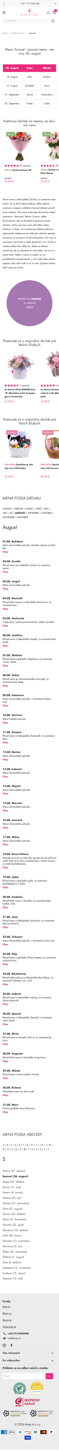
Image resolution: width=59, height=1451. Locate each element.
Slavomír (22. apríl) (13, 1225)
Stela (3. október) (12, 1262)
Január (7, 509)
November (9, 517)
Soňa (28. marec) (12, 1235)
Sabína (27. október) (14, 1171)
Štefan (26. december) (15, 1252)
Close (28, 1353)
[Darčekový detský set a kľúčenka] (20, 444)
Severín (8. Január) (13, 1192)
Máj (46, 509)
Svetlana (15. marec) (14, 1273)
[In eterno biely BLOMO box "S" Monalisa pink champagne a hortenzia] (20, 366)
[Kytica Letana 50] (20, 146)
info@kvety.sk (14, 1338)
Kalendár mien (18, 33)
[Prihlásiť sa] (48, 13)
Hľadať (52, 21)
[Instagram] (4, 1345)
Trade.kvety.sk (9, 1327)
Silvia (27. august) (12, 1209)
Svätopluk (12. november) (16, 1268)
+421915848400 (18, 1333)
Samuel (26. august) (15, 1176)
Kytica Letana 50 (21, 170)
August (20, 513)
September (33, 513)
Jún (5, 513)
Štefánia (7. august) (13, 1257)
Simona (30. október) (14, 1214)
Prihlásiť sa (49, 1376)
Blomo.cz (7, 1313)
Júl (10, 513)
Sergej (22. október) (13, 1182)
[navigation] (3, 4)
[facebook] (11, 1345)
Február (18, 509)
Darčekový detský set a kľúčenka (19, 466)
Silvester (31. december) (16, 1203)
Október (46, 513)
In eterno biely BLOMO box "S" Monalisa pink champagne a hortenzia (20, 393)
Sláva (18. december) (14, 1219)
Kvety (5, 33)
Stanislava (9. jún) (12, 1246)
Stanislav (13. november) (16, 1241)
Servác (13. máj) (12, 1187)
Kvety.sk (6, 1306)
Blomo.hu (7, 1320)
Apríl (38, 509)
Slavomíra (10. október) (15, 1230)
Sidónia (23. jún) (12, 1198)
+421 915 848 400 (29, 3)
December (22, 517)
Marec (29, 509)
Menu (4, 12)
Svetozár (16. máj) (13, 1278)
